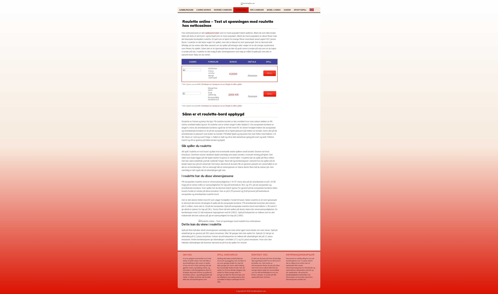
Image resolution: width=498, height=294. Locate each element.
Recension (252, 75)
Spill (269, 73)
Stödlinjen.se (206, 84)
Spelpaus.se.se (219, 84)
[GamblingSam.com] (248, 3)
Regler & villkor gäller (234, 84)
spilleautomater (212, 33)
